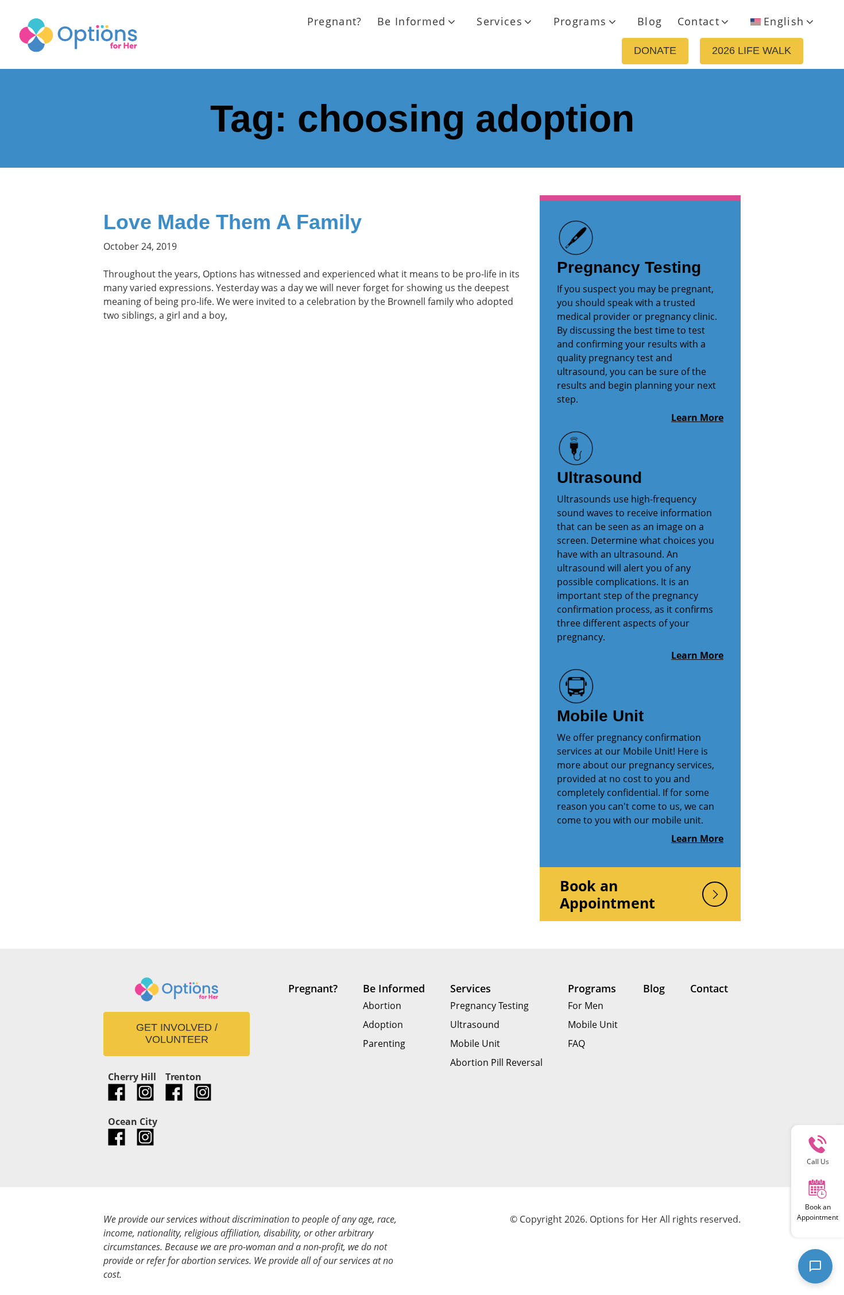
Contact (698, 21)
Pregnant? (334, 21)
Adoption (383, 1024)
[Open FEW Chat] (815, 1266)
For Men (585, 1005)
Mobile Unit (600, 716)
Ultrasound (599, 477)
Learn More (697, 417)
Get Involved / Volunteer (177, 1034)
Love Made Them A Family (232, 222)
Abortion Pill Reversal (496, 1062)
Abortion (382, 1005)
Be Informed (411, 21)
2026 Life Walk (751, 50)
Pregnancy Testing (629, 267)
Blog (649, 21)
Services (499, 21)
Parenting (384, 1043)
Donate (655, 50)
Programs (580, 21)
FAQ (576, 1043)
